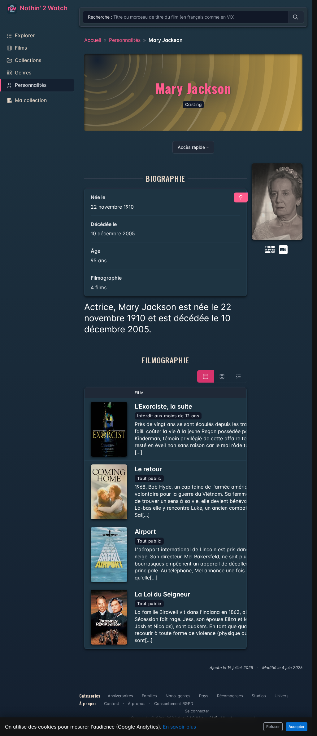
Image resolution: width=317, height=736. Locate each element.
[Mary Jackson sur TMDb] (270, 249)
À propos (136, 703)
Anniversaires (120, 696)
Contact (111, 703)
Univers (282, 696)
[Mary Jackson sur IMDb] (284, 249)
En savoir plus (179, 727)
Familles (149, 696)
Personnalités (125, 40)
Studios (259, 696)
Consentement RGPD (173, 703)
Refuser (273, 726)
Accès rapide (191, 147)
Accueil (92, 40)
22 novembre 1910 (112, 207)
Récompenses (230, 696)
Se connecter (197, 711)
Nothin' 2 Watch (42, 8)
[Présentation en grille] (222, 376)
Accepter (297, 726)
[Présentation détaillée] (205, 376)
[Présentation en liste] (238, 376)
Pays (203, 696)
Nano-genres (178, 696)
